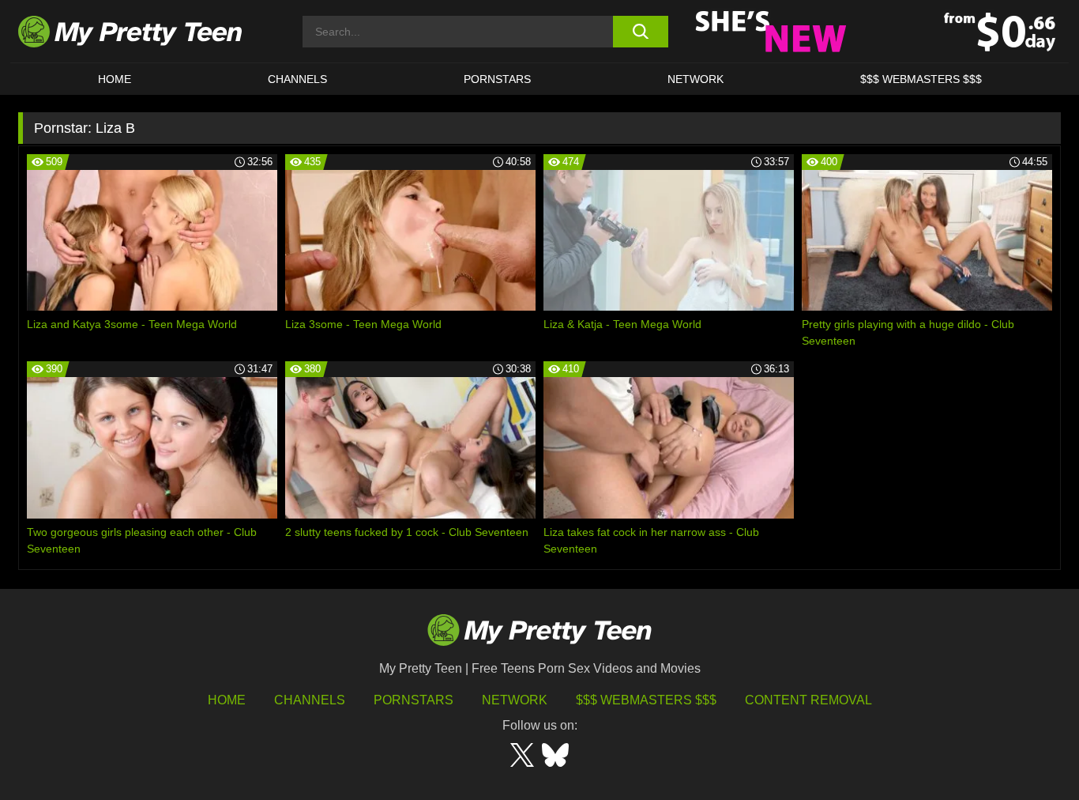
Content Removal (808, 700)
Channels (309, 700)
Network (695, 79)
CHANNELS (297, 79)
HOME (114, 79)
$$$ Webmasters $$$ (646, 700)
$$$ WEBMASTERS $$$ (921, 79)
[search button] (640, 31)
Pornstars (497, 79)
